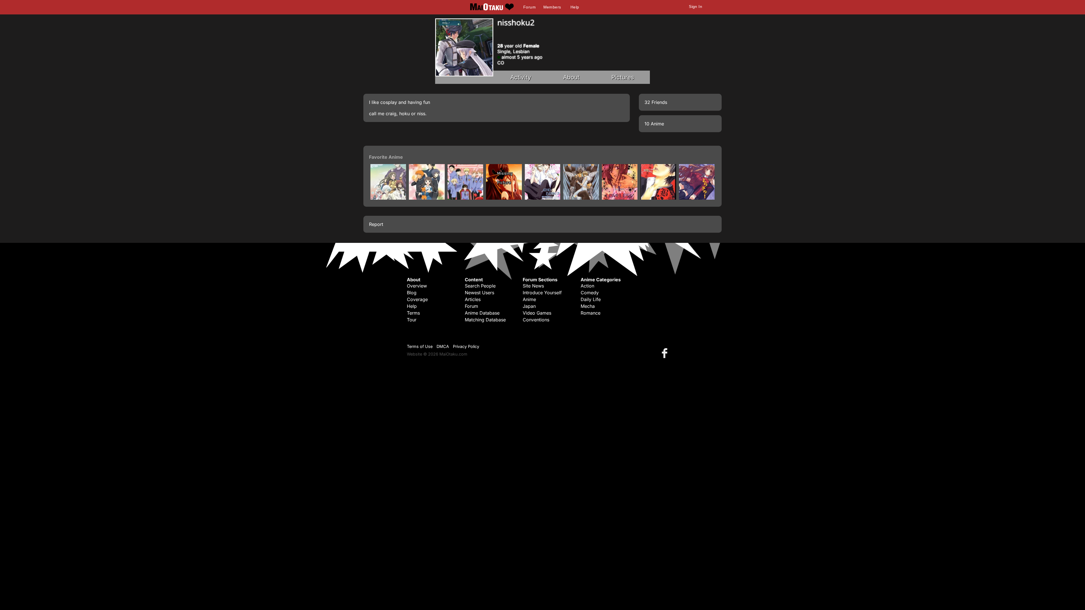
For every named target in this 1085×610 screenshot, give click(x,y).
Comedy (590, 292)
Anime (529, 299)
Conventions (536, 320)
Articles (473, 299)
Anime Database (482, 313)
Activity (520, 77)
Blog (411, 292)
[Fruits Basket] (426, 198)
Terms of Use (420, 346)
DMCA (443, 346)
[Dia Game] (504, 198)
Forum (529, 7)
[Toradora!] (697, 198)
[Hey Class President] (542, 198)
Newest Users (479, 292)
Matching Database (485, 320)
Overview (417, 286)
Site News (533, 286)
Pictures (622, 77)
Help (574, 7)
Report (376, 224)
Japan (529, 306)
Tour (411, 320)
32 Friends (656, 102)
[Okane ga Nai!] (581, 198)
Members (552, 7)
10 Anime (654, 124)
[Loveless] (619, 198)
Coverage (417, 299)
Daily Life (591, 299)
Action (587, 286)
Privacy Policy (466, 346)
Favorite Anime (386, 157)
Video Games (537, 313)
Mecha (588, 306)
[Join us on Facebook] (665, 353)
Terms (413, 313)
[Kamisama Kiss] (388, 198)
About (571, 77)
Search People (480, 286)
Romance (590, 313)
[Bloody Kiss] (658, 198)
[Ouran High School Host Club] (465, 198)
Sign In (695, 6)
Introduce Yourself (542, 292)
